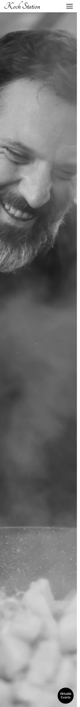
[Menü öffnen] (69, 6)
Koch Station (22, 6)
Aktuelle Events (65, 695)
